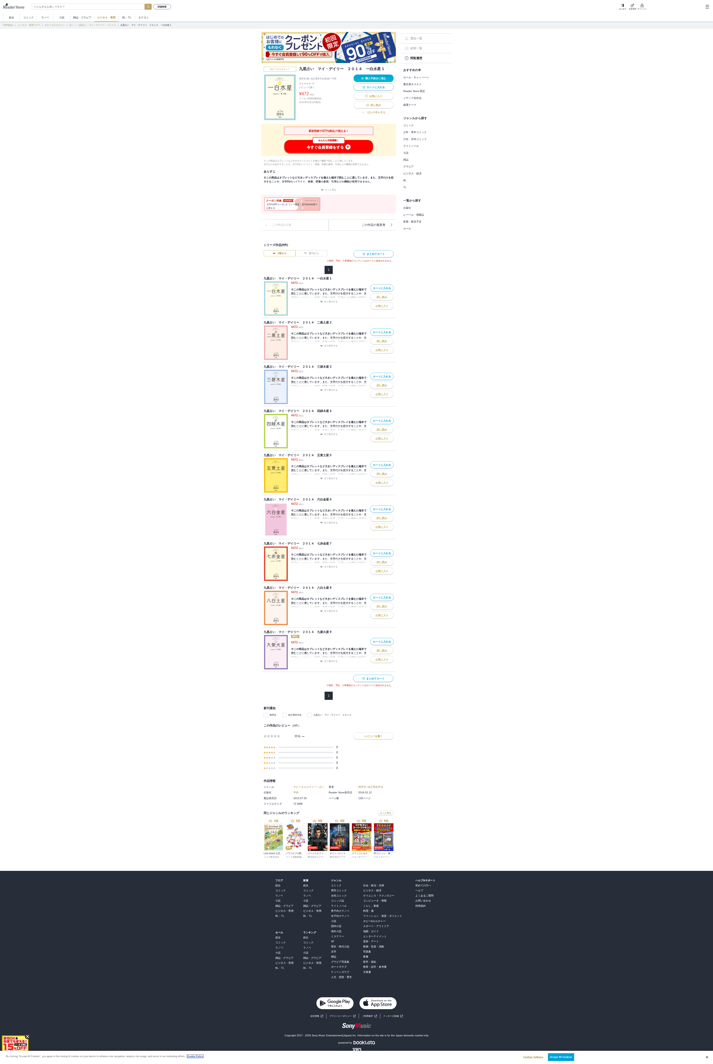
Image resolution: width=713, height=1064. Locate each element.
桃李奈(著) (304, 78)
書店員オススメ (412, 84)
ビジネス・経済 (412, 173)
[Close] (707, 1057)
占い (71, 25)
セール (407, 228)
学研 (334, 78)
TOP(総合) (8, 25)
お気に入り (375, 96)
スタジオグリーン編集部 (364, 857)
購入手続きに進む (375, 78)
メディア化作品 (412, 97)
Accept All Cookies (561, 1057)
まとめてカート (376, 253)
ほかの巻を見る (376, 112)
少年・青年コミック (415, 132)
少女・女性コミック (415, 139)
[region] (356, 1057)
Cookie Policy (195, 1056)
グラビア (408, 166)
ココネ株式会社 (271, 857)
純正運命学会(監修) (320, 78)
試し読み (376, 105)
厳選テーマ (409, 104)
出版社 (407, 207)
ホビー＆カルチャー (55, 25)
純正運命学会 (295, 715)
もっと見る (330, 189)
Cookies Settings (533, 1057)
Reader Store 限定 (414, 91)
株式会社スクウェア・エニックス (324, 857)
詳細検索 (162, 6)
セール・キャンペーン (416, 77)
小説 (405, 152)
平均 (297, 736)
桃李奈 (273, 715)
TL (404, 187)
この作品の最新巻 (373, 224)
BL (404, 180)
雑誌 (405, 159)
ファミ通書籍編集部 (296, 857)
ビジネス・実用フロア (29, 25)
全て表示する (331, 301)
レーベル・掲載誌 (413, 214)
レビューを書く (307, 87)
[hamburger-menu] (707, 6)
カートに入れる (376, 87)
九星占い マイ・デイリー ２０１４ (97, 25)
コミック (408, 125)
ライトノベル (411, 145)
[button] (393, 1016)
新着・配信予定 (412, 221)
